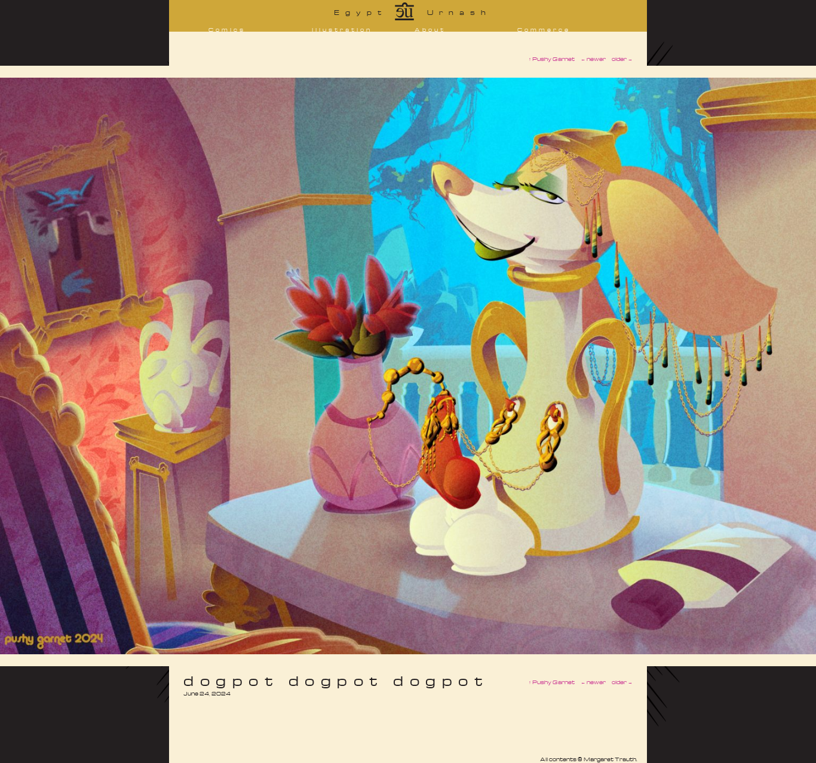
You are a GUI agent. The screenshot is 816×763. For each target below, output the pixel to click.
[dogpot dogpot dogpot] (408, 651)
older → (622, 682)
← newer (593, 682)
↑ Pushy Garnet (552, 682)
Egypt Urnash (413, 12)
